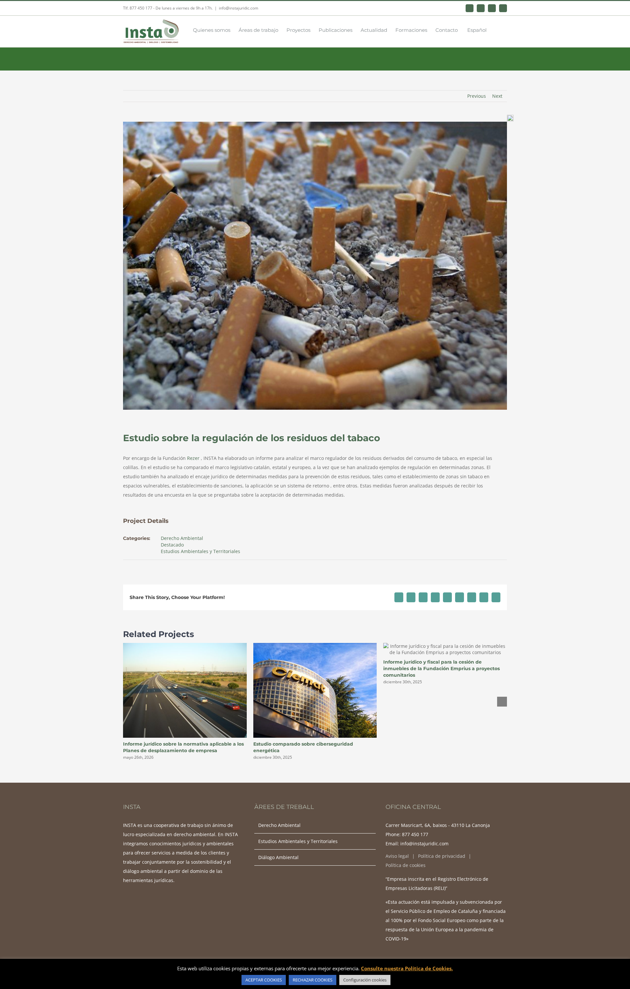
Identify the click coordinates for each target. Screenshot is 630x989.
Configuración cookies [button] (365, 980)
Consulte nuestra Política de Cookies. (407, 968)
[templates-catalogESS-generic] (510, 117)
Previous (476, 96)
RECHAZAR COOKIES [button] (312, 980)
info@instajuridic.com (238, 8)
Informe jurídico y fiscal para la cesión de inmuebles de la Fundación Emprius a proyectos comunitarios (441, 668)
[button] (497, 29)
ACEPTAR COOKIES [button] (263, 980)
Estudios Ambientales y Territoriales (200, 551)
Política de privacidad (441, 856)
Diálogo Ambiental (278, 857)
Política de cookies (406, 865)
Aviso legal (397, 856)
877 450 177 (415, 834)
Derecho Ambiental (182, 538)
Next (497, 96)
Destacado (172, 545)
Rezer (193, 458)
